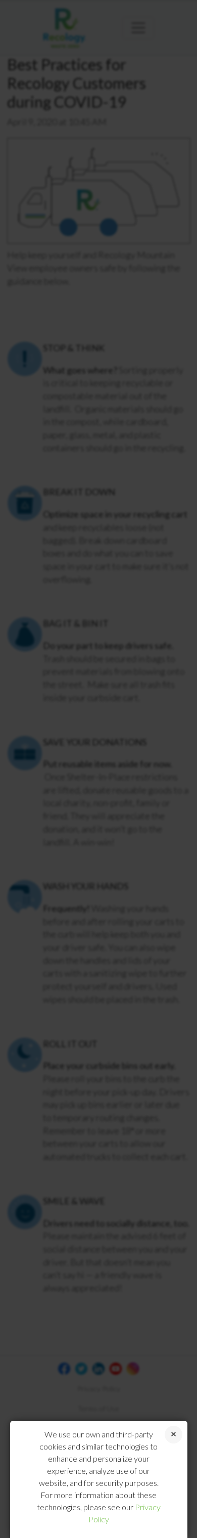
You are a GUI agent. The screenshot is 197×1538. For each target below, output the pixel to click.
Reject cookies (173, 1434)
